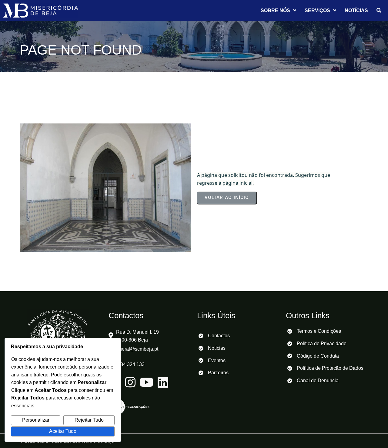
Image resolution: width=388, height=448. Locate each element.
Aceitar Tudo (62, 431)
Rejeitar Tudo (89, 420)
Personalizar (35, 420)
